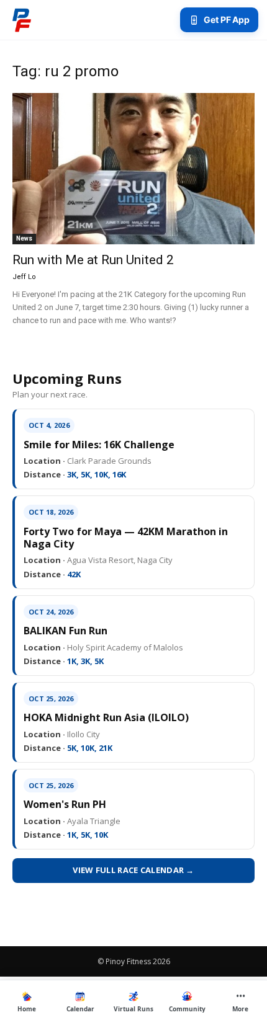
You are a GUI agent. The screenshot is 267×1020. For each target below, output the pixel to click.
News (24, 238)
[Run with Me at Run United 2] (133, 168)
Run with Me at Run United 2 (93, 259)
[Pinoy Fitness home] (22, 20)
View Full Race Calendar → (133, 870)
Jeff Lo (24, 277)
